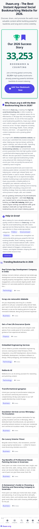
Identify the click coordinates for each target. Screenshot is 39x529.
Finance (6, 336)
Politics (14, 232)
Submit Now (7, 255)
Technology (7, 290)
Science (6, 235)
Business (6, 316)
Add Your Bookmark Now (20, 88)
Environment (25, 232)
